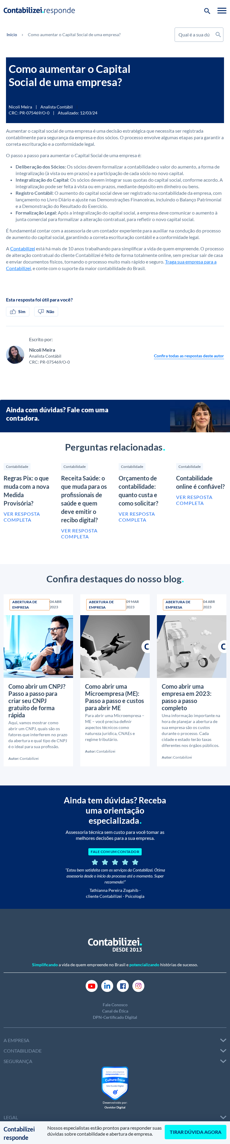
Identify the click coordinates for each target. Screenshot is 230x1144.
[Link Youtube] (92, 985)
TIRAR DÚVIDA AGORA (195, 1132)
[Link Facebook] (123, 985)
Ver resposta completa (22, 517)
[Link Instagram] (138, 985)
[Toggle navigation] (221, 10)
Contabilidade (17, 466)
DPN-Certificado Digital (115, 1017)
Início (12, 34)
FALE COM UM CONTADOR (115, 851)
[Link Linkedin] (107, 985)
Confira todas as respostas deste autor (189, 355)
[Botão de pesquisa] (207, 10)
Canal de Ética (115, 1010)
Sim (21, 311)
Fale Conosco (115, 1004)
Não (50, 311)
